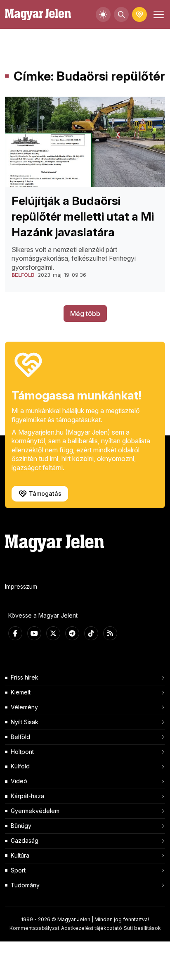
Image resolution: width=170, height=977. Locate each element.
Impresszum (21, 586)
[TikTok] (91, 633)
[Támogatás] (139, 14)
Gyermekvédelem (35, 810)
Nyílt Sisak (24, 721)
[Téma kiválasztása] (103, 14)
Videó (19, 780)
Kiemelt (21, 692)
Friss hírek (24, 677)
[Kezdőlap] (38, 15)
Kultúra (20, 855)
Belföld (20, 736)
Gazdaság (24, 840)
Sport (18, 870)
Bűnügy (21, 825)
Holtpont (22, 751)
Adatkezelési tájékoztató (91, 928)
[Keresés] (121, 14)
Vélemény (24, 707)
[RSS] (110, 633)
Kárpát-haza (27, 795)
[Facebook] (15, 633)
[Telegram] (72, 633)
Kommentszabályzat (34, 928)
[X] (53, 633)
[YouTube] (34, 633)
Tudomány (25, 885)
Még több (85, 313)
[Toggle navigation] (157, 14)
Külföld (20, 766)
